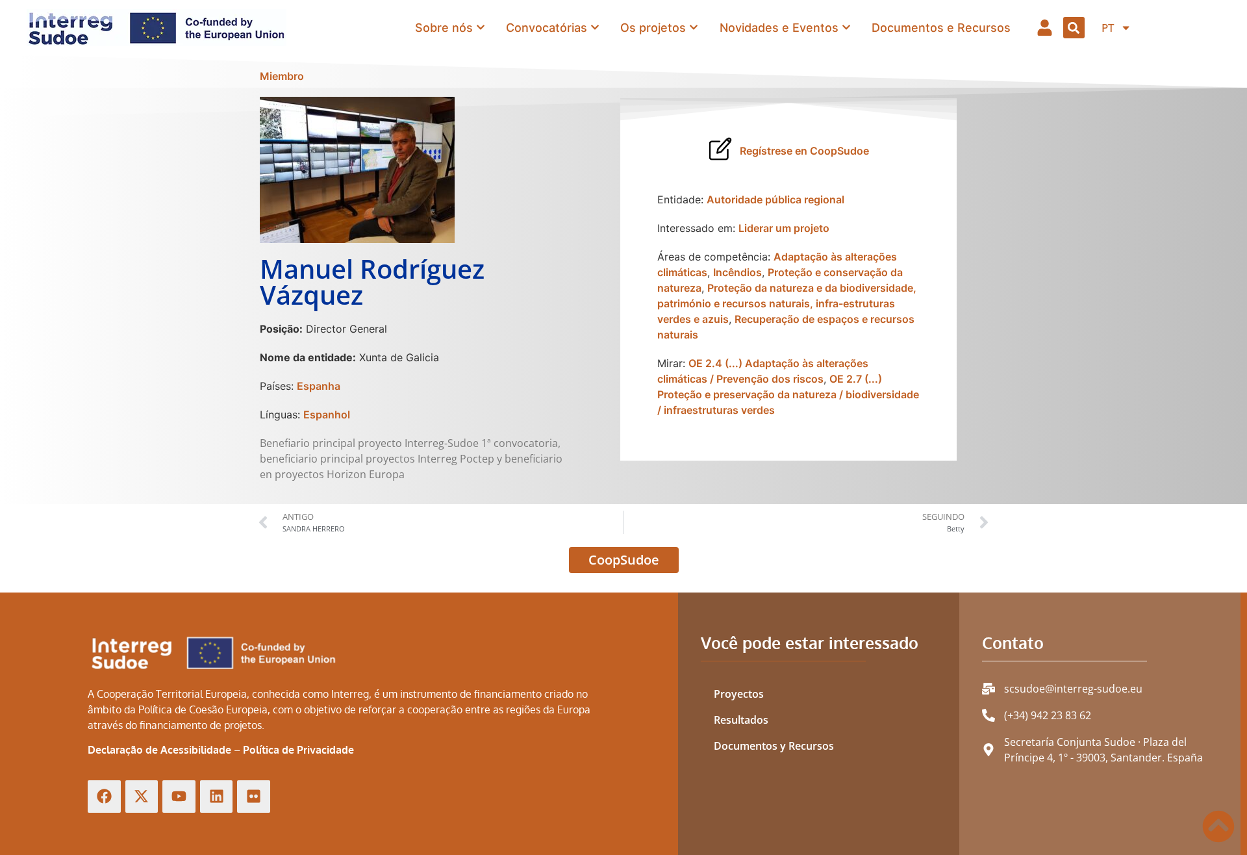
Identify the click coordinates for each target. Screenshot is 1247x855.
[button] (1074, 27)
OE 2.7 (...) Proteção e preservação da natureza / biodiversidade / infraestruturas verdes (788, 394)
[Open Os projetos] (693, 27)
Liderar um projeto (783, 228)
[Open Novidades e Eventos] (846, 27)
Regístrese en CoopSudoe (804, 150)
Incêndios (737, 272)
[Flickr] (253, 796)
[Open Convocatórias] (594, 27)
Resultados (741, 720)
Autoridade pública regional (775, 199)
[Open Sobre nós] (480, 27)
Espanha (318, 385)
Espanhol (326, 414)
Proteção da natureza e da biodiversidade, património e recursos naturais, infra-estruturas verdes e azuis (786, 303)
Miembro (282, 76)
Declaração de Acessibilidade (159, 749)
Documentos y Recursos (774, 746)
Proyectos (739, 694)
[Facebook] (104, 796)
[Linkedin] (216, 796)
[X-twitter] (141, 796)
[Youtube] (178, 796)
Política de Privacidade (298, 749)
